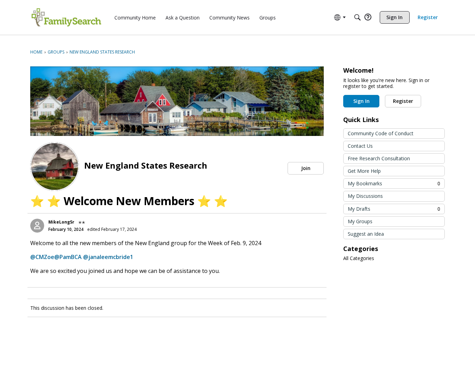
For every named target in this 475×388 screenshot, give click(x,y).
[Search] (357, 17)
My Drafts (394, 208)
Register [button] (403, 101)
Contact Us (360, 146)
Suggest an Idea (366, 234)
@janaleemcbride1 (108, 257)
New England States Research (145, 165)
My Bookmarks (394, 183)
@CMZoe (42, 257)
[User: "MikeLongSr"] (37, 226)
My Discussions (365, 196)
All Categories (358, 258)
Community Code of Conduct (380, 133)
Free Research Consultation (379, 158)
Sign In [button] (361, 101)
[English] (66, 17)
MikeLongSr (61, 222)
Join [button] (306, 168)
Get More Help (364, 171)
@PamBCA (68, 257)
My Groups (360, 221)
